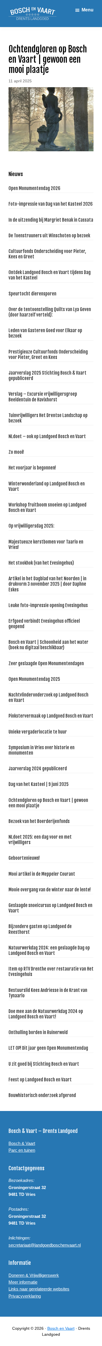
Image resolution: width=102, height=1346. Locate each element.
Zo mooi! (16, 452)
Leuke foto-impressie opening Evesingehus (48, 605)
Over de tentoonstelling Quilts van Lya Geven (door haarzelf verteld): (49, 312)
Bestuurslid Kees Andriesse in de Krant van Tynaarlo (47, 992)
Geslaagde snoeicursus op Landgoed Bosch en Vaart (50, 908)
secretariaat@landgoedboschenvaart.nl (44, 1245)
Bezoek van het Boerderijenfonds (39, 821)
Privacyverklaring (24, 1296)
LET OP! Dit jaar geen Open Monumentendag (48, 1048)
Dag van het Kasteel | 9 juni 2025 (38, 784)
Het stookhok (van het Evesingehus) (41, 563)
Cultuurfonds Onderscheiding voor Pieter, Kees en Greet (47, 254)
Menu (88, 9)
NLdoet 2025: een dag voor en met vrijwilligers (40, 839)
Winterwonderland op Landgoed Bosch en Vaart (46, 486)
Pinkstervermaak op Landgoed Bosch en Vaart (50, 716)
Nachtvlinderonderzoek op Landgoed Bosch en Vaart (48, 697)
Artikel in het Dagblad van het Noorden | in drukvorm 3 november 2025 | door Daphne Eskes (47, 584)
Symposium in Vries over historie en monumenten (41, 750)
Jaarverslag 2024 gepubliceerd (37, 768)
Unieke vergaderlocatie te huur (37, 732)
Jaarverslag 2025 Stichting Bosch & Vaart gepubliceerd (47, 375)
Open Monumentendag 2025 (34, 679)
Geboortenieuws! (24, 858)
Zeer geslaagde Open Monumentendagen (46, 663)
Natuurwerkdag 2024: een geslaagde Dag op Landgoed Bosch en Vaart (49, 950)
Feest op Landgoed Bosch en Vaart (40, 1079)
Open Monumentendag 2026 (34, 188)
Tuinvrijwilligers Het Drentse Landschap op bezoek (48, 418)
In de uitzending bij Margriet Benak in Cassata (50, 220)
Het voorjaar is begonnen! (32, 468)
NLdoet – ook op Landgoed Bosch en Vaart (47, 436)
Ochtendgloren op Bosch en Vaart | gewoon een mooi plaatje (48, 802)
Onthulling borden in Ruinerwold (38, 1032)
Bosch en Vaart (61, 1328)
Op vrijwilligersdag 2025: (31, 526)
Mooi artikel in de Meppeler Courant (41, 874)
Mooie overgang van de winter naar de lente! (49, 889)
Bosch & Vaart (21, 1143)
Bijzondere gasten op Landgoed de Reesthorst (40, 929)
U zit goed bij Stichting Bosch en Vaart (43, 1064)
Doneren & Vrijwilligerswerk (33, 1275)
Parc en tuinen (21, 1150)
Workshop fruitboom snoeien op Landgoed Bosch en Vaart (47, 507)
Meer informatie (22, 1282)
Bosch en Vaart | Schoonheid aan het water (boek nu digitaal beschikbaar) (48, 644)
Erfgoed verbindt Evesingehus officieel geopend (44, 623)
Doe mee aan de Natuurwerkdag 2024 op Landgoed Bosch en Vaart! (45, 1014)
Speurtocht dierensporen (32, 294)
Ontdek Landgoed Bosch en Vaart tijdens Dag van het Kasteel (49, 275)
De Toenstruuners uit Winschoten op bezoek (49, 235)
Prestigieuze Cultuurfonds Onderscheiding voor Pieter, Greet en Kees (48, 354)
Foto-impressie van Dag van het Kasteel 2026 (50, 204)
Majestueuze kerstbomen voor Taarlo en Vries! (45, 544)
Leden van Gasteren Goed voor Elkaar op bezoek (45, 333)
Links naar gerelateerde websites (38, 1288)
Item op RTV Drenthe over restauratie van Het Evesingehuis (51, 971)
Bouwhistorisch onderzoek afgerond (42, 1095)
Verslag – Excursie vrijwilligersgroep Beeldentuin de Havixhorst (42, 396)
